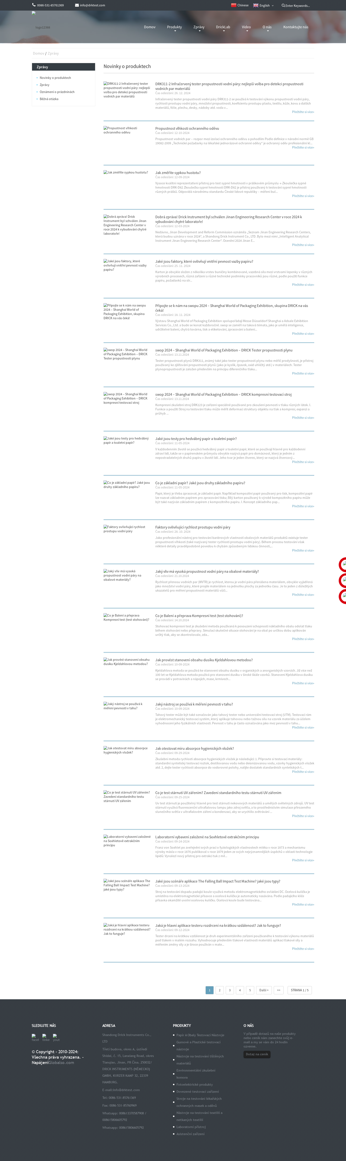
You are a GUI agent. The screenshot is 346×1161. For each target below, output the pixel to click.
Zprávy (198, 26)
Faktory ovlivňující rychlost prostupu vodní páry (192, 527)
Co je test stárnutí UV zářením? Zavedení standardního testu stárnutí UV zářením (218, 792)
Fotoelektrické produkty (195, 1084)
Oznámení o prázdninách (57, 92)
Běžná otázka (49, 99)
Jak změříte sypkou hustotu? (178, 172)
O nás (267, 26)
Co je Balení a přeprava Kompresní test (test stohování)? (199, 615)
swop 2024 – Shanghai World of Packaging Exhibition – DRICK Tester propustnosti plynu (224, 350)
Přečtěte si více (303, 112)
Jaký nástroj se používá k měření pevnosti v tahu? (194, 704)
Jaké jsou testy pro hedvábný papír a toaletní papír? (196, 438)
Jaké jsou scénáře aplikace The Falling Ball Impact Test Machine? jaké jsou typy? (217, 881)
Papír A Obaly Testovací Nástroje (200, 1035)
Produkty (174, 26)
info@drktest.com (126, 1090)
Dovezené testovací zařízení (198, 1091)
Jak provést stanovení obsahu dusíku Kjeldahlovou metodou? (204, 659)
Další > (264, 990)
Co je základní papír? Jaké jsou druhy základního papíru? (200, 482)
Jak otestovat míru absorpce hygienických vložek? (194, 748)
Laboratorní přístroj (191, 1127)
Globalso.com (61, 1062)
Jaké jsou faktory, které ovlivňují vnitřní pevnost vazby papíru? (204, 261)
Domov (149, 26)
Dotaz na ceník (257, 1054)
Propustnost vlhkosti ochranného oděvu (187, 128)
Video (246, 26)
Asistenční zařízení (191, 1134)
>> (278, 990)
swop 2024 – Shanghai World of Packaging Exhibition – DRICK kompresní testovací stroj (223, 394)
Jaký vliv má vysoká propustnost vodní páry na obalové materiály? (207, 571)
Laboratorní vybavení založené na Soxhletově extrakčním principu (207, 836)
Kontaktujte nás (295, 26)
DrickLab (223, 26)
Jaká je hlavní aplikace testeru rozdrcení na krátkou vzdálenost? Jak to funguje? (218, 925)
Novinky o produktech (55, 78)
